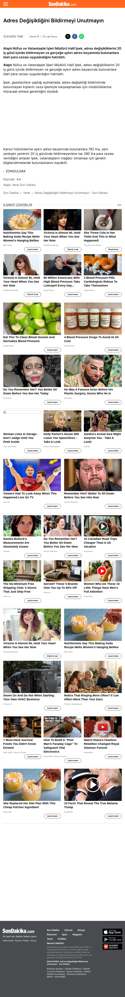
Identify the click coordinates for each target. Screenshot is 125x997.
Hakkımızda (8, 940)
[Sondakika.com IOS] (112, 932)
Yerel (50, 938)
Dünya (81, 930)
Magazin (77, 934)
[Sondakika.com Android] (112, 939)
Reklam (18, 940)
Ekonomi (52, 934)
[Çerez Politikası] (74, 971)
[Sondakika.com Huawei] (112, 947)
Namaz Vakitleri (55, 943)
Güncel (68, 930)
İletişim (26, 940)
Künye (33, 940)
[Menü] (5, 4)
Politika (62, 938)
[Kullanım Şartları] (55, 969)
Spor (64, 934)
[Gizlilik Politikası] (73, 969)
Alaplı (7, 65)
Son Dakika (53, 930)
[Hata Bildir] (60, 976)
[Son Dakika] (62, 4)
